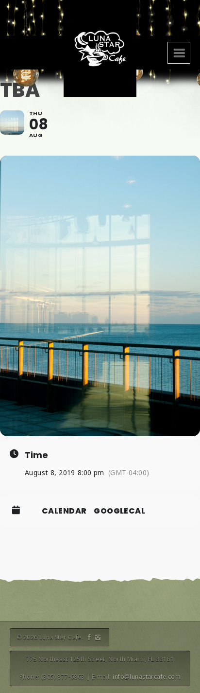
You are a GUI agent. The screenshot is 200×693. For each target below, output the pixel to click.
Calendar (64, 511)
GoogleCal (119, 511)
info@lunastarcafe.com (147, 677)
